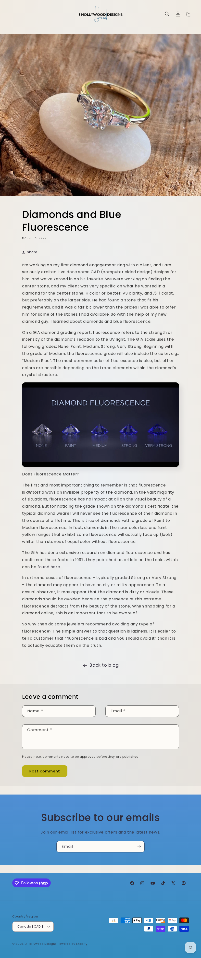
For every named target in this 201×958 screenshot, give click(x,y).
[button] (10, 14)
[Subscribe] (139, 846)
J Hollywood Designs (41, 944)
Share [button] (32, 252)
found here (49, 567)
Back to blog (104, 665)
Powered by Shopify (73, 944)
